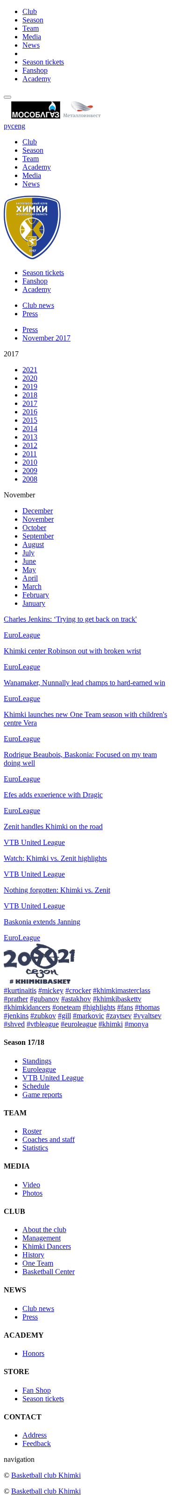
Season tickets (43, 62)
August (33, 544)
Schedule (35, 1086)
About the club (44, 1230)
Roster (32, 1131)
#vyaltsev (147, 1016)
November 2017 (46, 338)
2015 (29, 420)
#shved (14, 1024)
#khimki (110, 1024)
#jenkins (16, 1016)
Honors (33, 1353)
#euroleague (79, 1024)
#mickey (50, 990)
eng (19, 126)
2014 (29, 428)
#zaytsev (119, 1016)
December (37, 511)
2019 (29, 386)
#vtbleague (43, 1024)
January (33, 603)
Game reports (42, 1095)
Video (31, 1185)
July (28, 553)
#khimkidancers (27, 1007)
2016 (29, 412)
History (33, 1255)
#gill (64, 1016)
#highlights (99, 1007)
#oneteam (66, 1007)
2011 (29, 454)
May (29, 570)
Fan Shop (36, 1390)
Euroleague (39, 1069)
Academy (36, 79)
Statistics (35, 1148)
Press (30, 314)
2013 (29, 437)
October (34, 528)
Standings (36, 1061)
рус (9, 126)
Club (29, 11)
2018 (29, 395)
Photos (32, 1193)
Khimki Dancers (46, 1246)
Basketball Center (48, 1272)
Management (41, 1238)
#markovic (88, 1016)
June (29, 561)
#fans (125, 1007)
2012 (29, 445)
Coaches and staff (48, 1139)
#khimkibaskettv (117, 999)
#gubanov (44, 999)
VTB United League (53, 1078)
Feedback (36, 1443)
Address (34, 1435)
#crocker (78, 990)
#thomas (147, 1007)
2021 (29, 370)
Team (30, 28)
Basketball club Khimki (46, 1475)
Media (31, 37)
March (32, 586)
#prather (16, 999)
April (30, 578)
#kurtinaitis (20, 990)
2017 (29, 403)
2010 (29, 462)
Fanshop (35, 70)
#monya (136, 1024)
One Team (37, 1263)
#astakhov (76, 999)
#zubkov (43, 1016)
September (38, 536)
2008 (29, 479)
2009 (29, 471)
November (38, 519)
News (31, 45)
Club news (38, 305)
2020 (29, 378)
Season (32, 20)
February (35, 595)
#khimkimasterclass (121, 990)
